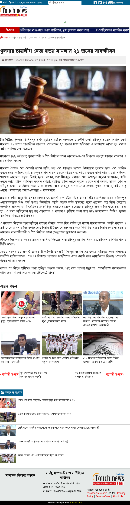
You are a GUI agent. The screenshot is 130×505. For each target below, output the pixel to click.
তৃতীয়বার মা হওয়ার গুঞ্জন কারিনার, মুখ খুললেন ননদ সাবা (43, 30)
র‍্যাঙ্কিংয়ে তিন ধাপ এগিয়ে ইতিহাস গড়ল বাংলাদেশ (41, 455)
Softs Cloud (76, 502)
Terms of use (102, 496)
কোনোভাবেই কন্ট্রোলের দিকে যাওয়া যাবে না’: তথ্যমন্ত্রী (43, 441)
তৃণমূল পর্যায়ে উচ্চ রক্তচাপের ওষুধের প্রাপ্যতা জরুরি (23, 374)
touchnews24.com (97, 493)
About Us (117, 496)
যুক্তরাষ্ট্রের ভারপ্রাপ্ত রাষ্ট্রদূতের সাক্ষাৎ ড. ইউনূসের (99, 374)
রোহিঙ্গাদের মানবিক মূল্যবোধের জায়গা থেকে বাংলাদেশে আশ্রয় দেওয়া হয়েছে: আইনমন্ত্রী (100, 321)
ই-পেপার (118, 3)
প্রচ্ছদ (6, 37)
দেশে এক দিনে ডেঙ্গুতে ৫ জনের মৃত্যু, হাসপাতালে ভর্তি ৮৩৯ (46, 400)
